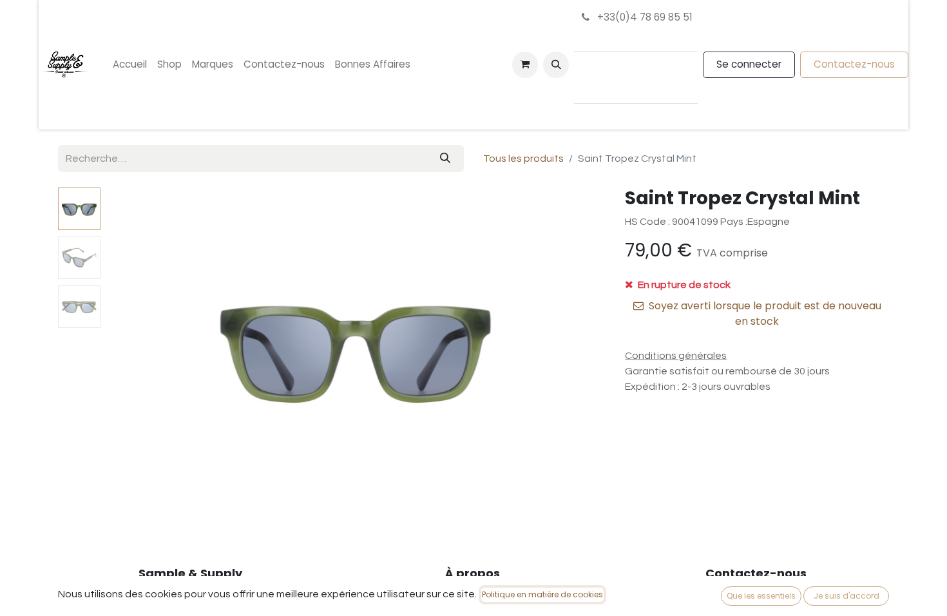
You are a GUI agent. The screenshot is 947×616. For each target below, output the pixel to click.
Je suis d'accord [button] (846, 595)
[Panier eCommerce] (525, 64)
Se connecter (748, 64)
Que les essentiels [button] (761, 595)
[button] (556, 64)
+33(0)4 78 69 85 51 (644, 17)
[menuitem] (130, 64)
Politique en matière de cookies (542, 594)
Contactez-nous (854, 64)
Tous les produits (523, 158)
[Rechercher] (445, 158)
